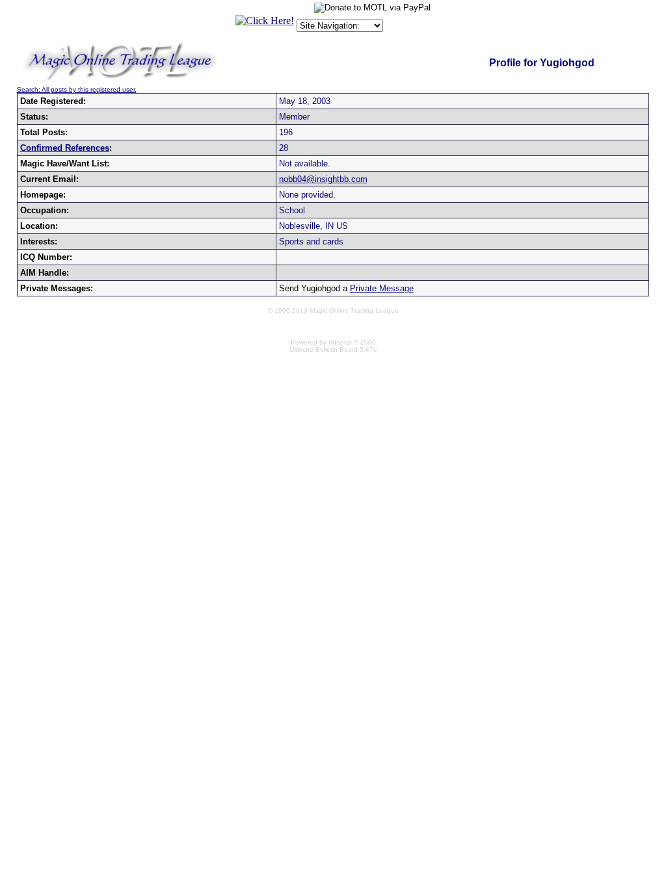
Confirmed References (64, 148)
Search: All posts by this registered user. (77, 89)
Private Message (382, 288)
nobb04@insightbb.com (323, 179)
